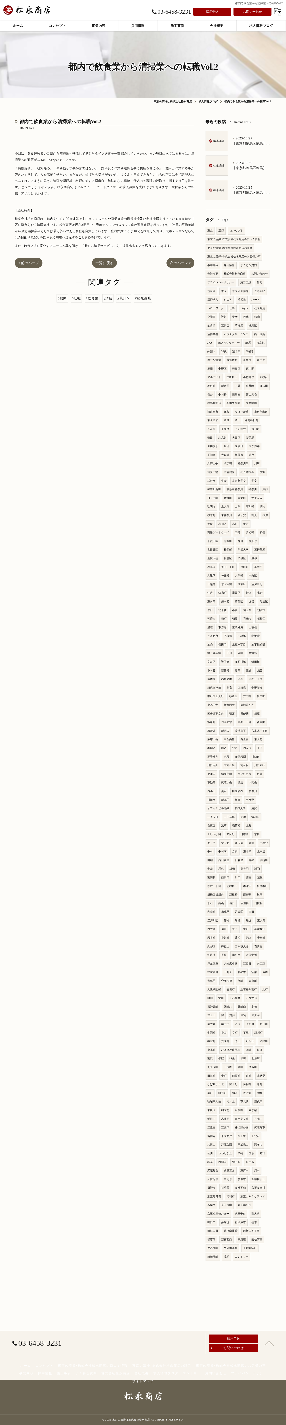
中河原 (228, 1179)
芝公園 (239, 911)
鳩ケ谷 (244, 765)
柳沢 (235, 1093)
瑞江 (237, 920)
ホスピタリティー (229, 342)
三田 (251, 911)
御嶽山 (225, 946)
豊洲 (248, 670)
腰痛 (246, 316)
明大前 (225, 1110)
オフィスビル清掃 (218, 808)
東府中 (244, 1170)
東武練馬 (237, 627)
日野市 (211, 1187)
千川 (229, 653)
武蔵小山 (226, 782)
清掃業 (239, 325)
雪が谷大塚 (241, 946)
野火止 (250, 1041)
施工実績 (245, 282)
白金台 (244, 739)
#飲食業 (92, 298)
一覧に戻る (104, 263)
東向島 (211, 601)
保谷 (226, 411)
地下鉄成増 (258, 644)
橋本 (254, 1222)
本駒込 (211, 748)
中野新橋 (256, 687)
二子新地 (229, 817)
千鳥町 (261, 937)
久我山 (258, 1118)
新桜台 (264, 377)
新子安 (242, 515)
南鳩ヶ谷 (229, 765)
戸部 (265, 489)
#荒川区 (123, 298)
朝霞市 (261, 610)
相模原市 (240, 1222)
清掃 (221, 230)
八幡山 (211, 1144)
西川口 (225, 877)
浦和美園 (226, 774)
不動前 (211, 782)
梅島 (237, 799)
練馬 (248, 342)
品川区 (222, 523)
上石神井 (240, 429)
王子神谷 (212, 756)
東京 (210, 230)
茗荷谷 (211, 730)
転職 (257, 316)
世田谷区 (212, 549)
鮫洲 (226, 446)
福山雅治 (259, 334)
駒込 (224, 748)
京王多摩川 (258, 1187)
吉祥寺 (211, 1136)
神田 (240, 541)
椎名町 (211, 385)
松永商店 (259, 308)
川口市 (255, 756)
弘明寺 (211, 506)
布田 (262, 1153)
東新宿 (242, 1239)
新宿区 (225, 385)
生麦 (224, 480)
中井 (237, 385)
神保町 (225, 575)
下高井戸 (226, 1136)
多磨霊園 (229, 1170)
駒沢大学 (243, 549)
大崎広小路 (231, 963)
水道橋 (245, 903)
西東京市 (212, 411)
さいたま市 (244, 774)
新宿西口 (226, 1239)
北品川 (222, 437)
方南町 (247, 696)
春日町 (231, 989)
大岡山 (253, 782)
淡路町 (211, 722)
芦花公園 (226, 1144)
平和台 (225, 429)
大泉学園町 (214, 989)
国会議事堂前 (215, 713)
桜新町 (228, 549)
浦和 (257, 868)
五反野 (250, 799)
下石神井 (234, 998)
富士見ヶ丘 (241, 1118)
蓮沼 (237, 937)
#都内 (62, 298)
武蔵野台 (212, 1170)
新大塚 (225, 730)
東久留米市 (261, 411)
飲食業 (211, 325)
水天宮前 (226, 584)
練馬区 (253, 325)
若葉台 (211, 1204)
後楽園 (261, 722)
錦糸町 (222, 592)
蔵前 (226, 1256)
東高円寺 (212, 704)
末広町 (231, 834)
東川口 (211, 774)
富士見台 (251, 394)
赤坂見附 (226, 679)
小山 (224, 1032)
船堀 (248, 920)
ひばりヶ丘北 (215, 1084)
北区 (235, 748)
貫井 (232, 1015)
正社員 (247, 360)
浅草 (224, 825)
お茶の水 (226, 722)
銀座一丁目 (239, 644)
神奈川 (252, 489)
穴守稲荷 (226, 980)
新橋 (262, 532)
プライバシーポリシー (221, 282)
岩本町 (211, 937)
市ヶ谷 (211, 670)
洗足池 (211, 954)
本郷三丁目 (244, 722)
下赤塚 (222, 627)
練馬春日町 (251, 420)
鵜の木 (242, 972)
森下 (235, 929)
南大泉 (211, 1024)
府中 (257, 1170)
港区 (246, 523)
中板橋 (242, 635)
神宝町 (211, 1041)
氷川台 (255, 429)
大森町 (225, 454)
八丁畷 (228, 463)
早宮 (243, 1015)
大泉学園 (251, 403)
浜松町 (250, 532)
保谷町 (247, 1084)
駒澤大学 (240, 808)
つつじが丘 (225, 1153)
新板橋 (233, 894)
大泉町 (253, 980)
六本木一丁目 (259, 730)
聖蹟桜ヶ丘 (258, 1179)
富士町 (233, 1084)
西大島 (211, 929)
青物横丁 (212, 446)
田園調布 (237, 791)
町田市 (211, 1222)
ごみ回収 (259, 291)
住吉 (210, 592)
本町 (248, 1049)
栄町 (221, 998)
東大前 (258, 739)
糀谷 (265, 972)
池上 (248, 937)
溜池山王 (240, 730)
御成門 (225, 911)
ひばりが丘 (241, 411)
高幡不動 (240, 1187)
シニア (228, 299)
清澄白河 (256, 584)
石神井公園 (233, 403)
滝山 (237, 1041)
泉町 (243, 1058)
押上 (248, 592)
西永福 (253, 1110)
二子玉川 (212, 817)
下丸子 (228, 972)
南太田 (242, 498)
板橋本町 (262, 886)
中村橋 (222, 394)
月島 (237, 670)
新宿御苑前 (214, 687)
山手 (237, 506)
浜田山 (211, 1118)
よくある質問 (248, 265)
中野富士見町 (215, 696)
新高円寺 (229, 704)
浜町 (246, 929)
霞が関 (244, 713)
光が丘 (211, 429)
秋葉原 (253, 541)
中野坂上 (232, 377)
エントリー (241, 1256)
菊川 (224, 929)
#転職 (76, 298)
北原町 (256, 1058)
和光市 (247, 618)
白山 (221, 903)
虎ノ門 (211, 843)
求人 (224, 291)
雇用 (210, 368)
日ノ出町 (212, 498)
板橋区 (261, 618)
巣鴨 (259, 894)
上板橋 (253, 627)
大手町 (239, 575)
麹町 (224, 618)
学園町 (211, 1032)
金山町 (264, 1024)
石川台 (258, 946)
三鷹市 (225, 1127)
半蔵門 (258, 567)
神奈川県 (243, 463)
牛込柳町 (212, 1248)
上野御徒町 (250, 1248)
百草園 (225, 1187)
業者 (235, 316)
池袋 (210, 644)
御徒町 (264, 860)
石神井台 (251, 998)
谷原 (237, 1024)
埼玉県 (247, 610)
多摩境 (225, 1222)
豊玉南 (239, 843)
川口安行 (259, 765)
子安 (254, 480)
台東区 (211, 825)
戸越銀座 (212, 963)
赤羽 (235, 851)
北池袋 (255, 635)
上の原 (250, 1024)
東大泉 (256, 1015)
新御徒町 (212, 1256)
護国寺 (225, 661)
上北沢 (255, 1136)
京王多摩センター (218, 1213)
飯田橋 (255, 661)
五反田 (247, 963)
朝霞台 (211, 618)
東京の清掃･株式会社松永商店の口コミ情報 (234, 239)
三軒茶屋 (259, 549)
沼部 (254, 972)
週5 (237, 420)
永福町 (239, 1110)
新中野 (261, 696)
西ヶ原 (247, 748)
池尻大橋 (212, 558)
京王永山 (226, 1204)
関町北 (228, 1006)
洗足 (240, 782)
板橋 (232, 868)
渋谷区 (242, 558)
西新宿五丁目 (251, 1230)
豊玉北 (225, 843)
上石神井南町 (248, 989)
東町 (248, 1075)
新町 (240, 1067)
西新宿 (242, 687)
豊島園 (236, 394)
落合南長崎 (231, 1230)
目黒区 (228, 558)
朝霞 (235, 618)
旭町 (240, 980)
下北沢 (244, 1101)
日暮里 (239, 860)
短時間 (211, 291)
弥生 (232, 1058)
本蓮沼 (247, 886)
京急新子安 (239, 480)
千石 (210, 903)
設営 (224, 316)
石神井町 (212, 1006)
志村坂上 (232, 886)
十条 (210, 868)
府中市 (250, 1162)
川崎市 (211, 799)
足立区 (264, 601)
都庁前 (211, 1239)
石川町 (250, 506)
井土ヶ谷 (256, 498)
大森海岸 (254, 446)
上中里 (261, 851)
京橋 (257, 834)
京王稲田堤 (214, 1196)
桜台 (210, 394)
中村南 (222, 851)
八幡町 (264, 1041)
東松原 (211, 1110)
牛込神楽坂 (231, 1248)
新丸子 (225, 799)
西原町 (236, 1075)
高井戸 (225, 1118)
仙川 (210, 1153)
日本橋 (244, 834)
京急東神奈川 (235, 489)
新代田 (258, 1101)
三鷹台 (211, 1127)
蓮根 (260, 877)
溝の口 (255, 817)
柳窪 (221, 1058)
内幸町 (211, 911)
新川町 (258, 1032)
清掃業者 (212, 334)
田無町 (211, 1075)
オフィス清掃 (240, 291)
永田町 (244, 567)
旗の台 (236, 954)
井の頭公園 (241, 1127)
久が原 (211, 946)
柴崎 (240, 1153)
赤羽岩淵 (240, 756)
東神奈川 (226, 515)
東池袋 (253, 653)
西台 (248, 877)
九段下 (211, 575)
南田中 (225, 1024)
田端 (210, 860)
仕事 (232, 308)
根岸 (265, 515)
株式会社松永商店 (235, 273)
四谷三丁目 (255, 679)
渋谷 (254, 558)
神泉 (260, 1093)
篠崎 (226, 920)
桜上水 (242, 1136)
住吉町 (253, 1067)
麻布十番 (212, 739)
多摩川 (253, 791)
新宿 (229, 687)
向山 (210, 998)
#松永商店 (143, 298)
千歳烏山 (243, 1144)
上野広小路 (214, 834)
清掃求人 (212, 299)
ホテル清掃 (214, 360)
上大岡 (225, 506)
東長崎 (250, 385)
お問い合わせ (252, 11)
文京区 (211, 661)
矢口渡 (261, 963)
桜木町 (211, 515)
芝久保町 (212, 1067)
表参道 (211, 567)
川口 (237, 877)
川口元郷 (212, 765)
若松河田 (256, 1239)
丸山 (251, 843)
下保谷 (228, 1067)
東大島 (261, 920)
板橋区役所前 (215, 894)
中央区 (253, 575)
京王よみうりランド (252, 1196)
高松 (254, 1006)
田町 (237, 532)
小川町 (225, 937)
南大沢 (255, 1213)
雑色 (251, 454)
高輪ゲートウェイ (218, 532)
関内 (262, 506)
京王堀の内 (244, 1204)
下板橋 (228, 635)
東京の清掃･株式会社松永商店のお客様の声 (234, 256)
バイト (244, 308)
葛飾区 (239, 601)
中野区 (222, 368)
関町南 (242, 1006)
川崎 (257, 463)
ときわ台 (212, 635)
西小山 (211, 791)
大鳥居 (211, 980)
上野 (248, 825)
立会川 (239, 446)
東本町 (211, 1049)
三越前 (211, 584)
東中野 (250, 368)
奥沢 (224, 791)
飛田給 (236, 1162)
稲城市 (231, 1196)
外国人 (211, 351)
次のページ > (180, 263)
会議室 (211, 316)
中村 (210, 851)
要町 (240, 653)
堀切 (251, 601)
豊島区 (236, 368)
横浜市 (211, 480)
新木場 (211, 679)
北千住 (222, 610)
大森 (210, 523)
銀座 (257, 713)
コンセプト (236, 230)
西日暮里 (223, 860)
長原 (224, 954)
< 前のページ (28, 263)
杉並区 (233, 696)
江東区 (242, 584)
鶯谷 (251, 860)
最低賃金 (232, 360)
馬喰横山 (259, 929)
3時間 (249, 351)
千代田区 (212, 541)
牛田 (210, 610)
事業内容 (212, 265)
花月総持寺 (247, 472)
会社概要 (212, 273)
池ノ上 (231, 1101)
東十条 (247, 851)
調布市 (258, 1144)
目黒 (259, 774)
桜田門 (222, 644)
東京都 (261, 342)
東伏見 (261, 1075)
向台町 (222, 1093)
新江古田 (212, 1230)
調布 (210, 1162)
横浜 (262, 472)
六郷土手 (212, 463)
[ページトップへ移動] (269, 1343)
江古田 (264, 385)
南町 (210, 1093)
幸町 (235, 1032)
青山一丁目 (228, 567)
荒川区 (225, 325)
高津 (243, 817)
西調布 (222, 1162)
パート (255, 299)
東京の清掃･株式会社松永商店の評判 (229, 248)
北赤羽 (245, 868)
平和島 (211, 454)
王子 (260, 748)
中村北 (264, 843)
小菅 (235, 610)
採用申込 (212, 11)
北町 (265, 989)
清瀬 (226, 420)
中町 (224, 1075)
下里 (246, 1032)
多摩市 (242, 1179)
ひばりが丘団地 (230, 1049)
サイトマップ (143, 1381)
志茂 (226, 756)
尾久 (221, 868)
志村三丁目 (214, 886)
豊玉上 (211, 1015)
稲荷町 (236, 825)
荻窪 (232, 713)
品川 (235, 523)
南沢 (210, 1058)
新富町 (225, 670)
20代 (224, 351)
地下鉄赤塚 (214, 653)
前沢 (259, 1049)
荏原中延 (251, 954)
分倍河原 (212, 1179)
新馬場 (250, 437)
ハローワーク (215, 308)
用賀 (254, 808)
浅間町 (225, 1041)
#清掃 (108, 298)
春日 (232, 903)
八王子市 (240, 1213)
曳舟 (260, 592)
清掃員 (242, 299)
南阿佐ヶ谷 (247, 704)
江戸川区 (212, 920)
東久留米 (212, 420)
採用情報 (229, 265)
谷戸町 (247, 1093)
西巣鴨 (247, 894)
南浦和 (211, 877)
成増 (210, 627)
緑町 (259, 1084)
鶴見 (254, 515)
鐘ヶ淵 (225, 601)
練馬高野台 (214, 403)
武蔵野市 (259, 1127)
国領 (251, 1153)
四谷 (240, 679)
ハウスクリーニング (236, 334)
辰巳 (260, 670)
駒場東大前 (214, 1101)
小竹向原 (248, 377)
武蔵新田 (212, 972)
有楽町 (228, 541)
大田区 (236, 437)
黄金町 (228, 498)
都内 (259, 282)
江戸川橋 (240, 661)
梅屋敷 (239, 454)
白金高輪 (229, 739)
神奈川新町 (214, 489)
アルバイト (214, 377)
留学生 (261, 360)
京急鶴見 (229, 472)
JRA (209, 342)
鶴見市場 (212, 472)
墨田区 (236, 592)
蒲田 (210, 437)
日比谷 (258, 903)
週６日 (236, 351)
